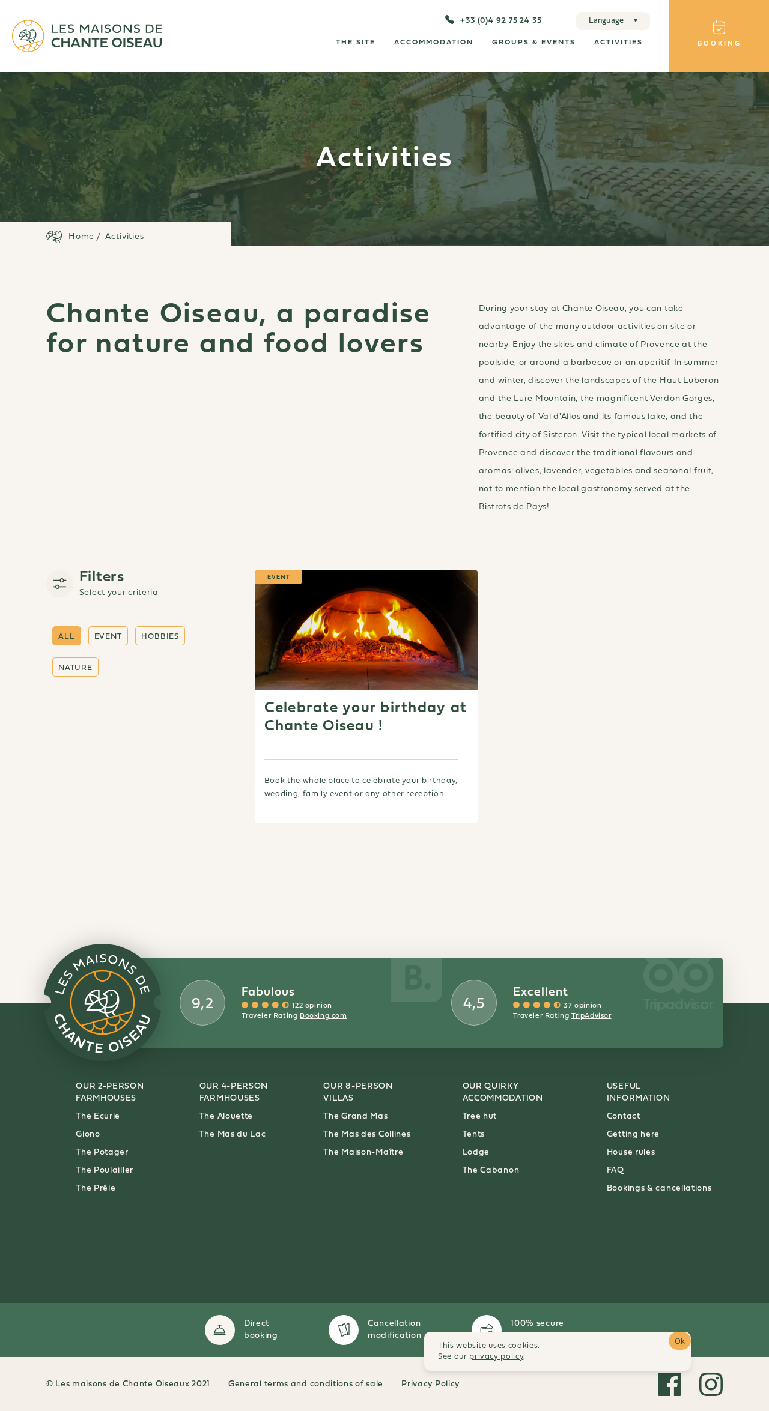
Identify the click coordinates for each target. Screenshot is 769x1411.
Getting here (633, 1134)
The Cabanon (491, 1170)
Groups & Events (534, 42)
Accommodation (433, 42)
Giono (88, 1134)
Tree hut (480, 1116)
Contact (623, 1116)
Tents (474, 1134)
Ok (680, 1341)
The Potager (102, 1152)
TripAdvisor (591, 1016)
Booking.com (323, 1016)
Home (81, 236)
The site (355, 42)
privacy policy (496, 1357)
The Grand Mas (355, 1116)
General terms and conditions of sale (305, 1384)
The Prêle (95, 1188)
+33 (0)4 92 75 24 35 (501, 21)
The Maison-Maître (363, 1152)
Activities (618, 42)
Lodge (476, 1152)
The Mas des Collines (366, 1134)
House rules (631, 1152)
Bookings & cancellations (659, 1188)
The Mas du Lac (232, 1134)
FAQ (615, 1170)
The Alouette (226, 1116)
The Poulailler (104, 1170)
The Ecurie (98, 1116)
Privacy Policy (430, 1384)
